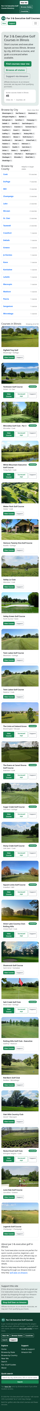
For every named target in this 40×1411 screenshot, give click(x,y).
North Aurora (28, 137)
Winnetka (18, 157)
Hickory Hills (29, 134)
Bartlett (22, 117)
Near (4, 23)
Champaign (32, 120)
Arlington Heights (9, 117)
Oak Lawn (19, 140)
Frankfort (6, 130)
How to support (28, 1349)
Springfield (25, 150)
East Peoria (7, 127)
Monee (16, 137)
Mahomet (6, 137)
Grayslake (16, 134)
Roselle (15, 147)
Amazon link (26, 1352)
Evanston (18, 127)
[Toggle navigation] (35, 23)
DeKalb (5, 123)
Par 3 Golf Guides (8, 1364)
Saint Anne (26, 147)
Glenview (26, 130)
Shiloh (5, 150)
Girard (16, 130)
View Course (9, 357)
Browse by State (8, 1352)
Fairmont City (31, 127)
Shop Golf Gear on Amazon (15, 1302)
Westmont (32, 113)
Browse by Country (9, 1355)
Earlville (15, 123)
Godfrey (6, 134)
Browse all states (15, 70)
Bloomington (7, 113)
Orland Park (31, 140)
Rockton (6, 147)
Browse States (26, 7)
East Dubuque (28, 123)
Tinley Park (7, 154)
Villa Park (19, 154)
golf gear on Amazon (18, 1272)
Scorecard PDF (21, 395)
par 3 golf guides (25, 1328)
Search (4, 1340)
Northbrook (7, 140)
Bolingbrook (7, 120)
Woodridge (7, 161)
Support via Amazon (17, 76)
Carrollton (19, 120)
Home (3, 1349)
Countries (24, 11)
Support (12, 23)
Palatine (6, 144)
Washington (31, 154)
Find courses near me (18, 63)
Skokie (14, 150)
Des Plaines (20, 113)
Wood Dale (30, 157)
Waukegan (6, 157)
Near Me (24, 3)
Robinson (26, 144)
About (3, 1368)
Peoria (16, 144)
